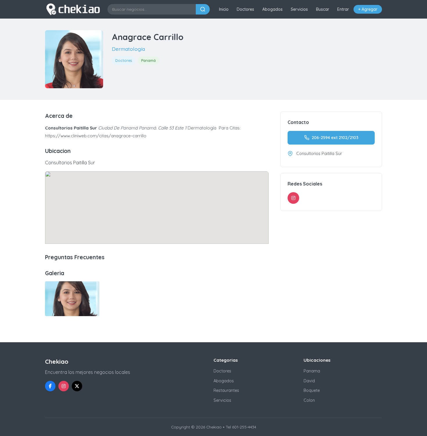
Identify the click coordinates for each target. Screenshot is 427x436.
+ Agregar (367, 9)
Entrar (343, 9)
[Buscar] (203, 9)
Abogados (272, 9)
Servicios (299, 9)
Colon (309, 400)
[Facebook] (50, 386)
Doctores (245, 9)
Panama (312, 371)
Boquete (312, 390)
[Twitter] (77, 386)
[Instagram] (293, 198)
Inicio (224, 9)
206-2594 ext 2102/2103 (335, 137)
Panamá (148, 60)
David (309, 380)
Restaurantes (226, 390)
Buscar (322, 9)
